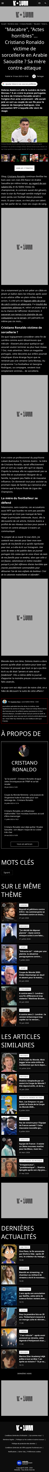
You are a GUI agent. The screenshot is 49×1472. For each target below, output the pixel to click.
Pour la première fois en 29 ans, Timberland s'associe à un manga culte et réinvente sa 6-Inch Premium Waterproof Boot (32, 1319)
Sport (7, 872)
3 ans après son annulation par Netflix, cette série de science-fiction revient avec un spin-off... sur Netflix (32, 1297)
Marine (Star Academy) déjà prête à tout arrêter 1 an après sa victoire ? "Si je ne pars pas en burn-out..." (32, 1360)
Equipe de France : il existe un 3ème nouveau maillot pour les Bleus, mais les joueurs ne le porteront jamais (31, 1148)
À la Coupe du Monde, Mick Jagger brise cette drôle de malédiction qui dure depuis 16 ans (32, 1063)
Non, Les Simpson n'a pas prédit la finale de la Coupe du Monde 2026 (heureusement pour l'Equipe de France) (31, 1106)
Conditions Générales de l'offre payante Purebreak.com (23, 1448)
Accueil (3, 24)
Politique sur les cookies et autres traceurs (30, 1440)
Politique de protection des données (23, 1444)
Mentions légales (8, 1440)
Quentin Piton (16, 702)
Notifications (12, 1452)
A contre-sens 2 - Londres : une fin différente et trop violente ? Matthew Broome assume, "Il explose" (32, 997)
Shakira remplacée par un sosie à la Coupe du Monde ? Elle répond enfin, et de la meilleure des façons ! (32, 1084)
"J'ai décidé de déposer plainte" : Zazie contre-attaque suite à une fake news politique (30, 934)
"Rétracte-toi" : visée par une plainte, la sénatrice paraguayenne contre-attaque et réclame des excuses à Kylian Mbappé (33, 956)
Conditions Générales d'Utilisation (16, 1435)
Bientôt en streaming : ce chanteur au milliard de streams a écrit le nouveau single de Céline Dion (31, 1276)
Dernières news (13, 24)
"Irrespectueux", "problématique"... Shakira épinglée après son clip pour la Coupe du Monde (32, 1168)
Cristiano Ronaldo (26, 24)
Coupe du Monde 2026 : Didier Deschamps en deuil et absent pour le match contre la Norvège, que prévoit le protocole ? (31, 977)
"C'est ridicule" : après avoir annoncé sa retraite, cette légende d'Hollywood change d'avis (32, 1339)
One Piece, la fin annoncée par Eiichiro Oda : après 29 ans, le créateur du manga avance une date (31, 1255)
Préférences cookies (34, 1452)
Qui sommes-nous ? (35, 1435)
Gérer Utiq (21, 1452)
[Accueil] (20, 3)
